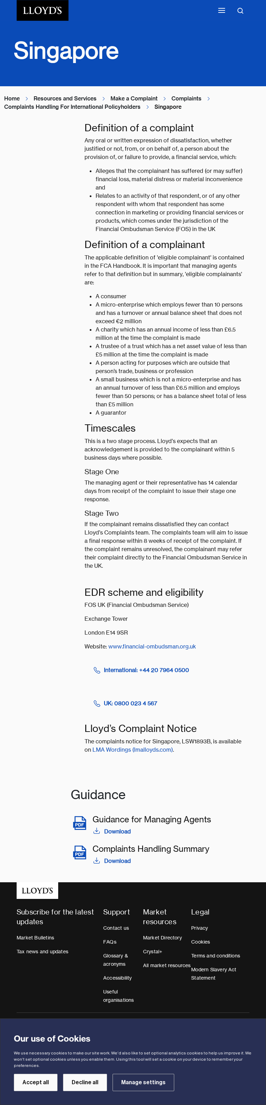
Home (12, 98)
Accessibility (117, 978)
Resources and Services (65, 98)
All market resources (167, 965)
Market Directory (162, 938)
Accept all (36, 1082)
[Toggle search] (240, 10)
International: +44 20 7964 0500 (146, 670)
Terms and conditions (215, 956)
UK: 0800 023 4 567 (130, 703)
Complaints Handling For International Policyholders (72, 106)
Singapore (167, 106)
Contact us (116, 928)
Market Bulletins (35, 938)
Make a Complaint (134, 98)
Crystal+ (152, 951)
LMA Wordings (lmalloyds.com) (132, 749)
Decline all (85, 1082)
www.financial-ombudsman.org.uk (152, 646)
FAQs (109, 942)
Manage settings (143, 1082)
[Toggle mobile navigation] (221, 10)
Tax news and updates (42, 951)
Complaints (186, 98)
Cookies (200, 942)
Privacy (199, 928)
